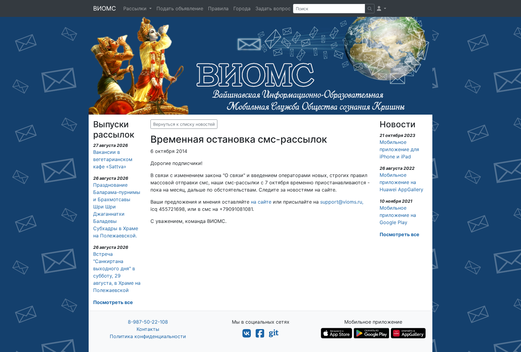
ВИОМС (104, 8)
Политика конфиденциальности (148, 336)
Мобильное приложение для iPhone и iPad (399, 149)
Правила (218, 8)
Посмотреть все (113, 302)
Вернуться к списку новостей (184, 124)
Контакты (148, 329)
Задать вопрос (273, 8)
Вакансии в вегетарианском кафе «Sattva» (112, 159)
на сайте (261, 202)
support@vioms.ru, (341, 202)
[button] (381, 8)
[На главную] (260, 65)
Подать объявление (179, 8)
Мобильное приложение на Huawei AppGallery (401, 182)
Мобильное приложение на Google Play (398, 215)
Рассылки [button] (135, 8)
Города (242, 8)
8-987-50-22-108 (148, 322)
